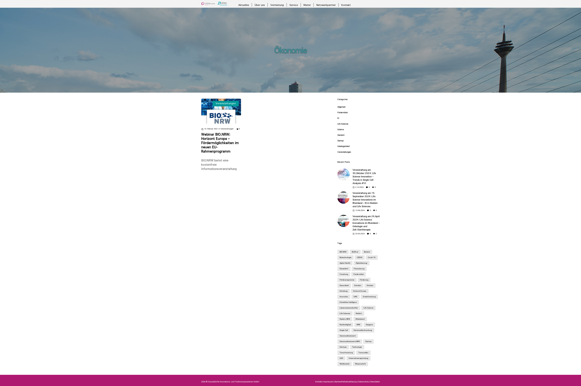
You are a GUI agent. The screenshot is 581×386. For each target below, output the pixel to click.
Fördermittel (342, 113)
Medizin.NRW (345, 319)
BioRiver (355, 252)
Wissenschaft (360, 364)
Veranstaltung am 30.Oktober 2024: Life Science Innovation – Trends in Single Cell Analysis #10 (364, 177)
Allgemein (341, 107)
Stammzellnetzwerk (348, 336)
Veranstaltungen (344, 152)
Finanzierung (359, 268)
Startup (340, 141)
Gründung (344, 291)
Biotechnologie (345, 257)
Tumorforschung (346, 352)
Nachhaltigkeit (345, 324)
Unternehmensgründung (358, 358)
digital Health (345, 263)
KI (338, 118)
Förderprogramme (347, 280)
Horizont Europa (359, 291)
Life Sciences (342, 124)
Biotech (367, 252)
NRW (358, 324)
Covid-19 (372, 257)
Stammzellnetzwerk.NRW (350, 341)
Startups (343, 347)
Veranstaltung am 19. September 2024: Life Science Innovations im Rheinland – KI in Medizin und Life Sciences (365, 200)
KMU (355, 296)
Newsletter (375, 382)
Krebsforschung (369, 296)
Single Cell (344, 330)
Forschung (344, 274)
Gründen (357, 285)
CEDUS (359, 257)
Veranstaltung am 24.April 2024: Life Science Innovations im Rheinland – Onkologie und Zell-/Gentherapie (366, 223)
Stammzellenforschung (363, 330)
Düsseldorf (344, 268)
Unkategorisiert (343, 146)
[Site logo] (214, 4)
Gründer (370, 285)
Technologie (357, 347)
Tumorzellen (363, 352)
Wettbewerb (345, 364)
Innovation (344, 296)
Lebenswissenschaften (349, 308)
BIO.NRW (343, 252)
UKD (341, 358)
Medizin (359, 313)
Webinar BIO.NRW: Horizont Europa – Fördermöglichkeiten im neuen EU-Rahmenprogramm (220, 143)
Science (340, 130)
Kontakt (318, 382)
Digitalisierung (361, 263)
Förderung (364, 280)
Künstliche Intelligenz (348, 302)
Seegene (369, 324)
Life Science (368, 308)
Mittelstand (360, 319)
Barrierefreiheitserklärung (346, 382)
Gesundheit (344, 285)
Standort (341, 135)
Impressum (328, 382)
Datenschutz (363, 382)
